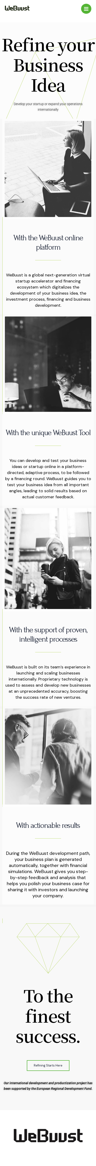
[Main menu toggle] (86, 9)
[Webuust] (17, 8)
